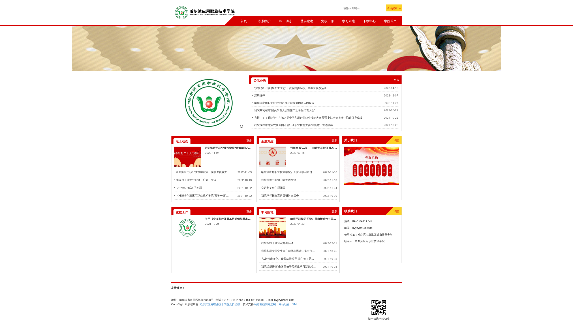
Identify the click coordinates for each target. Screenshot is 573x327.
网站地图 (284, 304)
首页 (244, 21)
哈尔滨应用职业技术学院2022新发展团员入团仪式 (284, 103)
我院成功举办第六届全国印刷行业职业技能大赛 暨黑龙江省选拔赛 (293, 125)
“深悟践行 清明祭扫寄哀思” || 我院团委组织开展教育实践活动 (290, 88)
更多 (396, 79)
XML (295, 304)
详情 (396, 140)
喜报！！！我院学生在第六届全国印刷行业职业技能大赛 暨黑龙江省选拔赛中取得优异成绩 (308, 117)
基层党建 (306, 21)
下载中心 (369, 21)
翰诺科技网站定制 (265, 304)
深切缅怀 (259, 95)
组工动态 (285, 21)
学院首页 (390, 21)
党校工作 (327, 21)
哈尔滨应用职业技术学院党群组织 (220, 304)
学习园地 (348, 21)
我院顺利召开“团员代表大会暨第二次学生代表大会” (284, 110)
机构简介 (265, 21)
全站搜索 (392, 8)
